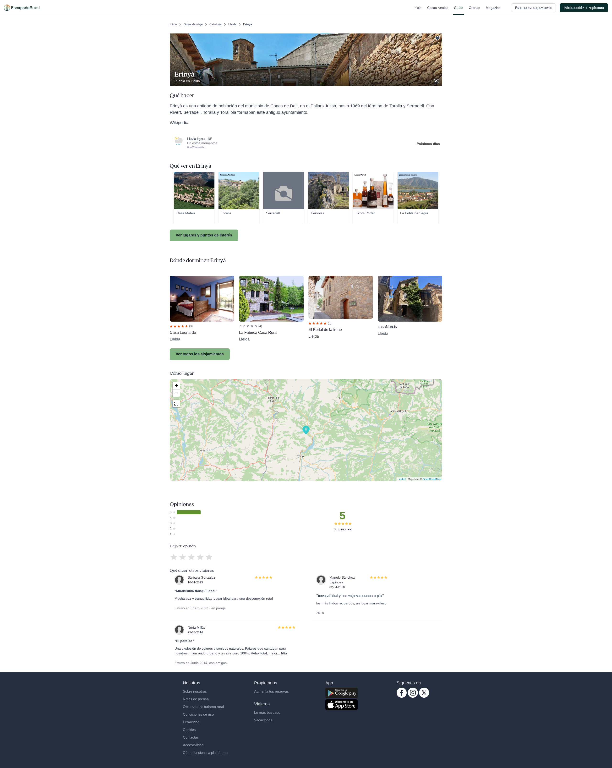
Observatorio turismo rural (203, 707)
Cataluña (215, 24)
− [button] (176, 393)
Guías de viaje (193, 24)
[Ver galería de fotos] (437, 80)
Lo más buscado (267, 712)
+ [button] (176, 386)
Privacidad (191, 722)
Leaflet (402, 479)
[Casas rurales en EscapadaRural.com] (21, 8)
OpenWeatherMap (196, 147)
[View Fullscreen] (176, 403)
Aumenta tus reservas (271, 691)
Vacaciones (263, 720)
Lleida (232, 24)
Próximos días (428, 144)
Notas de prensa (196, 699)
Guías (458, 8)
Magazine (493, 8)
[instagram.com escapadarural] (413, 696)
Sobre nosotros (195, 691)
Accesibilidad (193, 745)
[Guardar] (437, 37)
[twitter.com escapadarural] (424, 696)
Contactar (190, 737)
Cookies (189, 730)
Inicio (417, 8)
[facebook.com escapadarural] (402, 696)
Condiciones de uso (198, 714)
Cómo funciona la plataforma (205, 753)
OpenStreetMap (432, 479)
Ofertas (474, 8)
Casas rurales (437, 8)
